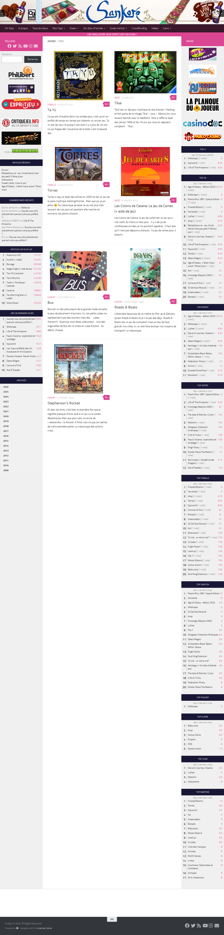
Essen (73, 28)
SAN (190, 744)
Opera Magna (13, 360)
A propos (23, 28)
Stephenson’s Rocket (64, 403)
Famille (52, 104)
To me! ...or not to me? (198, 537)
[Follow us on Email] (36, 46)
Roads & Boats (125, 307)
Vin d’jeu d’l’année (93, 28)
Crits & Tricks (194, 435)
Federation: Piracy (196, 361)
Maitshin (192, 422)
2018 (6, 426)
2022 (6, 406)
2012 (6, 455)
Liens (166, 28)
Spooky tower (194, 748)
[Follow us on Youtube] (25, 46)
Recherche (7, 54)
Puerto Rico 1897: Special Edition (203, 199)
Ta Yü (52, 110)
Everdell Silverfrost (197, 370)
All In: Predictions (196, 877)
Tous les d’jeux (40, 28)
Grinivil (5, 170)
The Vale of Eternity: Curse (200, 414)
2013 (6, 450)
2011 (6, 460)
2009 (6, 470)
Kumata (191, 851)
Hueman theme (45, 928)
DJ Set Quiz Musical (197, 287)
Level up (192, 551)
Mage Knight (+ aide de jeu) (19, 268)
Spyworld (11, 343)
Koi (189, 270)
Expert (51, 297)
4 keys (191, 860)
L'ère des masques (197, 846)
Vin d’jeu (9, 28)
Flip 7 (190, 555)
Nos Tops (58, 28)
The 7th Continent (15, 273)
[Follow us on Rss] (20, 46)
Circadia (191, 542)
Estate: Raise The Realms (200, 452)
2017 (6, 431)
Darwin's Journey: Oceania (200, 236)
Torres (53, 190)
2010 (6, 465)
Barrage (10, 264)
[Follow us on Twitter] (15, 46)
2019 (6, 421)
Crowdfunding (139, 28)
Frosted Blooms (195, 207)
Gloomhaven (13, 303)
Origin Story (193, 447)
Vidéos (154, 28)
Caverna (10, 290)
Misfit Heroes (194, 856)
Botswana (193, 533)
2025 (6, 391)
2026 (6, 386)
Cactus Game (194, 565)
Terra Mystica (13, 278)
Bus (50, 303)
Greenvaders (194, 292)
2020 (6, 416)
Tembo (191, 253)
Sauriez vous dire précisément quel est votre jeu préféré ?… (20, 214)
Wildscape (11, 326)
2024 (6, 396)
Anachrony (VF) (14, 255)
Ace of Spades (13, 370)
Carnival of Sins (14, 365)
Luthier (191, 216)
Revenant (192, 375)
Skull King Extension (197, 574)
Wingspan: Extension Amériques (203, 634)
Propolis (192, 739)
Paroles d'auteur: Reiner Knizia (21, 356)
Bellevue (25, 207)
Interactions (7, 179)
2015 (6, 441)
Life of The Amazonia (16, 331)
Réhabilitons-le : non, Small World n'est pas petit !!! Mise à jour (202, 228)
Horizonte (192, 211)
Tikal (118, 103)
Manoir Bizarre (195, 560)
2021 (6, 411)
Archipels (192, 873)
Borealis (192, 296)
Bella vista (193, 569)
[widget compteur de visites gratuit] (25, 152)
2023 (6, 401)
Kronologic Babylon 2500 (200, 275)
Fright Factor (194, 546)
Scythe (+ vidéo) (14, 259)
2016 (6, 436)
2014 (6, 445)
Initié (117, 97)
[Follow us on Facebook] (9, 46)
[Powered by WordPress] (17, 928)
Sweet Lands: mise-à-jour (14, 183)
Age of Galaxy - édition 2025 (201, 186)
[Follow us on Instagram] (30, 46)
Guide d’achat (117, 28)
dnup (190, 221)
